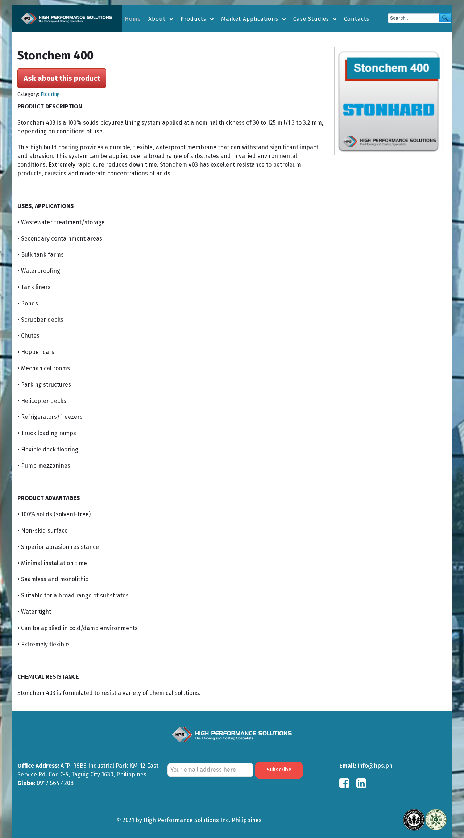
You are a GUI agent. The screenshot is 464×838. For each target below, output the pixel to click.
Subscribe (278, 770)
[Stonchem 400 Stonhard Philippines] (390, 101)
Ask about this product (62, 78)
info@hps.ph (375, 765)
